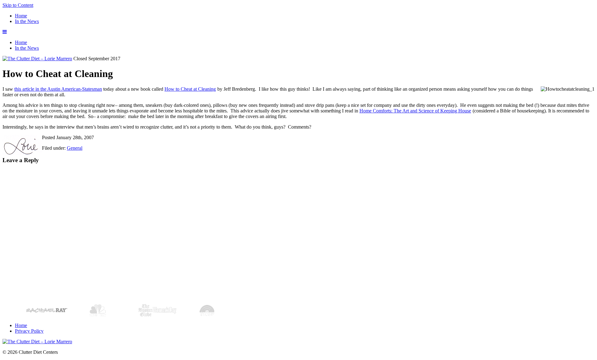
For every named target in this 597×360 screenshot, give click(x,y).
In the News (27, 21)
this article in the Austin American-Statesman (58, 89)
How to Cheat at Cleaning (190, 89)
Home (21, 15)
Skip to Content (17, 5)
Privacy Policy (29, 331)
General (74, 148)
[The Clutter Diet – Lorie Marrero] (37, 58)
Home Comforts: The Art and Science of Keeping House (415, 110)
